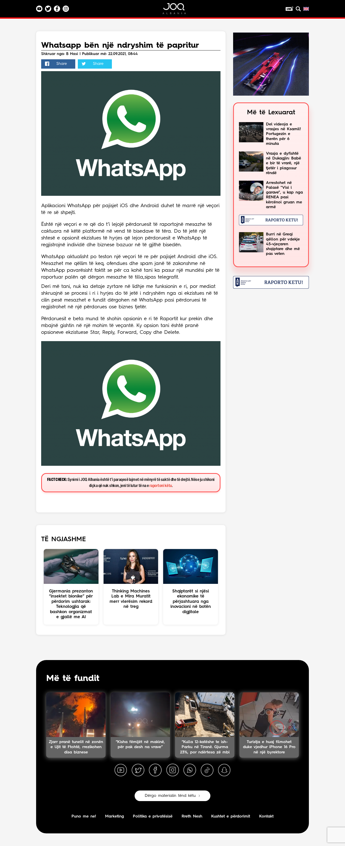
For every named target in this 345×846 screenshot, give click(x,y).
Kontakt (266, 816)
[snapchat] (224, 770)
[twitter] (137, 770)
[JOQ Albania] (177, 10)
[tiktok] (207, 770)
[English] (306, 9)
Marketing (114, 816)
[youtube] (120, 770)
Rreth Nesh (192, 816)
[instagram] (172, 770)
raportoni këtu (161, 486)
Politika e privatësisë (153, 816)
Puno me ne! (83, 816)
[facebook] (155, 770)
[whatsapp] (189, 770)
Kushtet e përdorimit (230, 816)
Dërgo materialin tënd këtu (170, 796)
